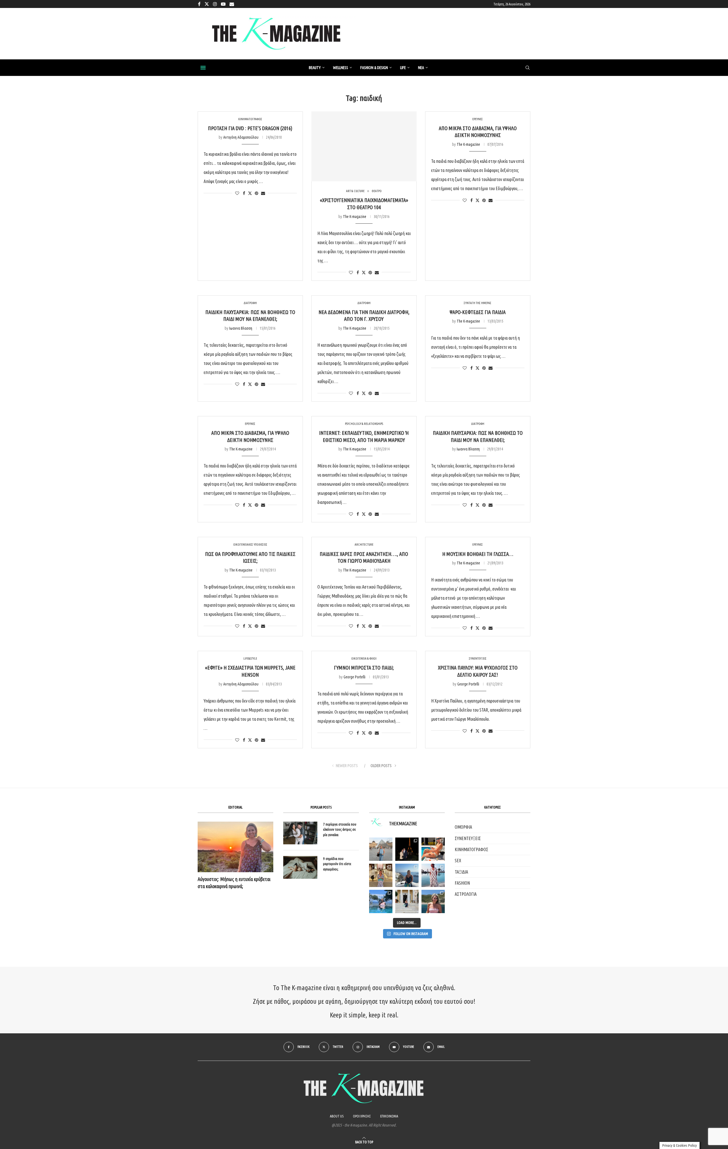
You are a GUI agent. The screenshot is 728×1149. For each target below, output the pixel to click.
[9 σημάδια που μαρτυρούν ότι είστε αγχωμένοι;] (300, 867)
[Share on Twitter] (250, 193)
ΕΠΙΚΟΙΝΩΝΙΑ (389, 1116)
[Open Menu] (203, 67)
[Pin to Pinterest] (256, 193)
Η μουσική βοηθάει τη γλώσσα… (477, 554)
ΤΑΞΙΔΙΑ (461, 871)
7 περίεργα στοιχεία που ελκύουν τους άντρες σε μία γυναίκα (339, 829)
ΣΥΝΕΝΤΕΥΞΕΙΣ (468, 838)
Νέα (421, 67)
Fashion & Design (374, 67)
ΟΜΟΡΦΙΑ (463, 827)
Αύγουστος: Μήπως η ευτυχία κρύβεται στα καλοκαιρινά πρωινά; (234, 882)
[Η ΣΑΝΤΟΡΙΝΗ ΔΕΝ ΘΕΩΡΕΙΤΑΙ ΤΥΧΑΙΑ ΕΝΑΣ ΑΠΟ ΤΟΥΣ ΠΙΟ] (407, 875)
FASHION (462, 883)
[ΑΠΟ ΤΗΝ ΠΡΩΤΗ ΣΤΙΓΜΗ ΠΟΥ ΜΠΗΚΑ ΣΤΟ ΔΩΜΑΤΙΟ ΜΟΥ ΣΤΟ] (433, 875)
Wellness (340, 67)
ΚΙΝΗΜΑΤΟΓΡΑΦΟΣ (471, 849)
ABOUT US (337, 1116)
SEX (458, 860)
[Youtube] (223, 4)
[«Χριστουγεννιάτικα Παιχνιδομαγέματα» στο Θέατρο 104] (364, 146)
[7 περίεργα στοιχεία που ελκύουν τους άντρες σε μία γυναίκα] (300, 833)
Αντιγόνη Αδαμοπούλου (240, 137)
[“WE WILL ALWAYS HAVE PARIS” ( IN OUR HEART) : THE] (380, 849)
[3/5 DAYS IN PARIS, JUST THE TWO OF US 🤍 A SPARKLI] (407, 849)
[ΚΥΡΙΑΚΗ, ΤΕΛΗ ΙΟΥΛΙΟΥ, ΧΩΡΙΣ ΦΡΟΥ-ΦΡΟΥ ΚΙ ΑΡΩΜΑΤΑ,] (433, 849)
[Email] (231, 4)
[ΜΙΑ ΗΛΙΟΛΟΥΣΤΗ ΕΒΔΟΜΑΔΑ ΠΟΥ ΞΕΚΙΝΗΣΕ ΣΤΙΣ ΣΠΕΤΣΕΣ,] (407, 901)
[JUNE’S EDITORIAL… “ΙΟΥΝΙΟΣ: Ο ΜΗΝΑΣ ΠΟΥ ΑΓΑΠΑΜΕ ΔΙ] (433, 901)
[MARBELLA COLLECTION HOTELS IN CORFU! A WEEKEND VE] (380, 901)
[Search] (527, 68)
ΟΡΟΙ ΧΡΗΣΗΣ (362, 1116)
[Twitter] (206, 4)
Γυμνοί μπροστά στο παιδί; (364, 667)
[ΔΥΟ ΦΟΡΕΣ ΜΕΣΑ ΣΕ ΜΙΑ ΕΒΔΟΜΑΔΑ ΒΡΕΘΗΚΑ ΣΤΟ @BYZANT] (380, 875)
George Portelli (354, 677)
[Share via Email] (263, 193)
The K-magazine (354, 216)
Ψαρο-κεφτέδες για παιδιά (478, 312)
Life (403, 67)
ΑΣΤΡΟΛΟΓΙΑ (466, 894)
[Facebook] (199, 4)
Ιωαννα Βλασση (240, 328)
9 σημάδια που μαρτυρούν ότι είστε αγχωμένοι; (337, 864)
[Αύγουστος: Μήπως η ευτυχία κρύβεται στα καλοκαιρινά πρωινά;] (235, 847)
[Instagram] (215, 4)
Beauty (315, 67)
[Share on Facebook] (244, 193)
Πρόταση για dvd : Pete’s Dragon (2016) (250, 128)
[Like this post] (237, 193)
